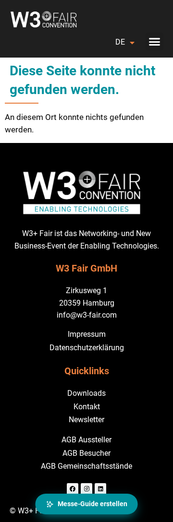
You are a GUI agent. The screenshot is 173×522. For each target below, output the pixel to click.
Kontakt (87, 406)
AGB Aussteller (86, 439)
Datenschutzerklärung (86, 347)
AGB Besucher (86, 453)
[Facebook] (72, 489)
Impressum (87, 334)
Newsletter (86, 419)
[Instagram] (86, 489)
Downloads (86, 393)
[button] (155, 42)
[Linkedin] (100, 489)
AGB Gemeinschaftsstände (86, 466)
